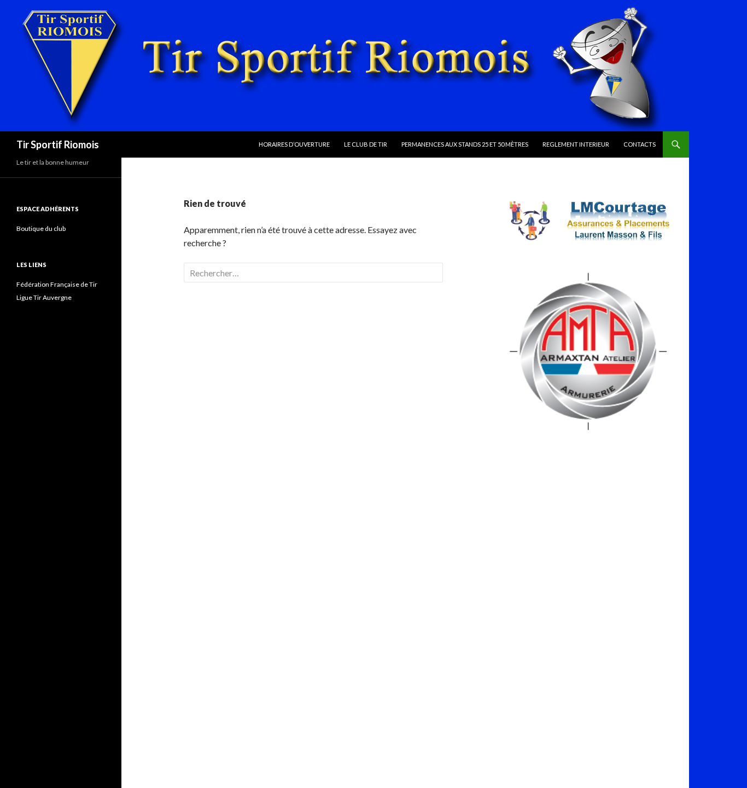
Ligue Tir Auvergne (44, 297)
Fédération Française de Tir (56, 284)
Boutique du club (41, 228)
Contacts (639, 144)
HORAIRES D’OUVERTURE (294, 144)
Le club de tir (365, 144)
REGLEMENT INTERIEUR (575, 144)
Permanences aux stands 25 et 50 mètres (464, 144)
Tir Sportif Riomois (57, 144)
